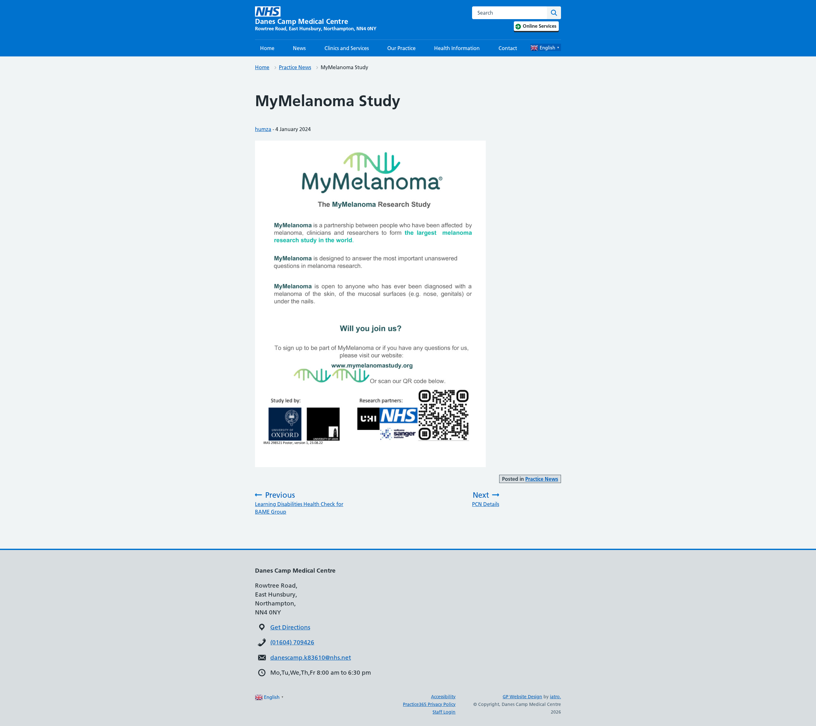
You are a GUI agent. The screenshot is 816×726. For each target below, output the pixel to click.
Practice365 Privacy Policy (429, 704)
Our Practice (401, 48)
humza (263, 129)
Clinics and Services (346, 48)
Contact (508, 48)
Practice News (295, 67)
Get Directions (290, 627)
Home (267, 48)
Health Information (457, 48)
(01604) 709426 (292, 642)
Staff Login (444, 712)
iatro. (555, 697)
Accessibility (443, 697)
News (299, 48)
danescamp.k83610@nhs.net (310, 657)
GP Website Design (522, 697)
